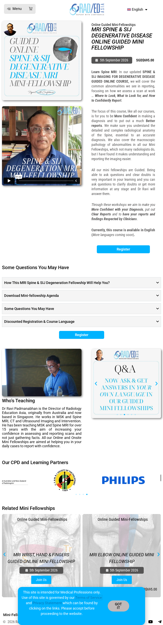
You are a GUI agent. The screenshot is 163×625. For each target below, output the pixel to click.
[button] (20, 9)
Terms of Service (88, 597)
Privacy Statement (47, 603)
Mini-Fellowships (17, 615)
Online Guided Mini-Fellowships (113, 25)
